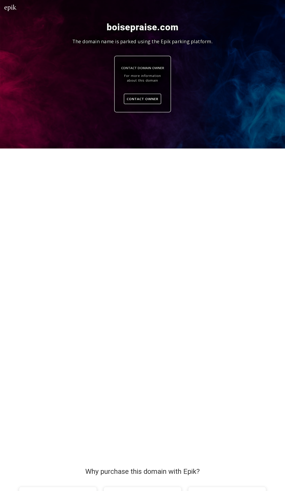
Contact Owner (142, 99)
